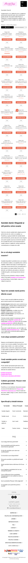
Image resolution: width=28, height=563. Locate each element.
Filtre (8, 27)
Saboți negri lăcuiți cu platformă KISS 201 (21, 202)
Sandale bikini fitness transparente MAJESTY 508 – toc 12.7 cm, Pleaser (21, 34)
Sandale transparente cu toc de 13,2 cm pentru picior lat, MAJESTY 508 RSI (21, 49)
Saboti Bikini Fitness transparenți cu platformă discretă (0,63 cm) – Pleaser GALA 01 (7, 34)
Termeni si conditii (13, 530)
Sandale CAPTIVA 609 (21, 142)
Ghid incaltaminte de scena (13, 542)
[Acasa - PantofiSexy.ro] (10, 4)
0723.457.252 (14, 506)
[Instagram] (15, 497)
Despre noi (13, 513)
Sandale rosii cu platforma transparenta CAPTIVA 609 (7, 142)
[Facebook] (12, 497)
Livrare (13, 519)
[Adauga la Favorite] (7, 42)
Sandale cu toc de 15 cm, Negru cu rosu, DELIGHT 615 (21, 157)
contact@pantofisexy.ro (15, 508)
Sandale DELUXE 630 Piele (21, 111)
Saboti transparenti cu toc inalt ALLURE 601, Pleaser (7, 112)
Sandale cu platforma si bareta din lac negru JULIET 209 (7, 81)
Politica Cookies (13, 539)
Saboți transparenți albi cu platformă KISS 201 (7, 202)
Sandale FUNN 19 (21, 187)
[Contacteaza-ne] (22, 5)
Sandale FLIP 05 (7, 187)
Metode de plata (13, 521)
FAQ (13, 525)
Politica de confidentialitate (13, 516)
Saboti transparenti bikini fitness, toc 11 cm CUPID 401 (7, 49)
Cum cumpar (13, 533)
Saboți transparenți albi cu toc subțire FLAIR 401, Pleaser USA (7, 97)
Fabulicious (21, 32)
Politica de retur (13, 536)
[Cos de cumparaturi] (22, 8)
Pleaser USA (7, 32)
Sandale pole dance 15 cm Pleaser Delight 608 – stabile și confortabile (7, 157)
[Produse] (22, 3)
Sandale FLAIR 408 (21, 96)
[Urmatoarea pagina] (25, 214)
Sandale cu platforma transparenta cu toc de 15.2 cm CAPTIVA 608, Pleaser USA (21, 127)
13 (22, 214)
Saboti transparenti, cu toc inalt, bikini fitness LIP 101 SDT (21, 66)
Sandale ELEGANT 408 (7, 66)
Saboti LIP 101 (21, 172)
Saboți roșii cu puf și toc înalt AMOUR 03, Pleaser (21, 81)
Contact (13, 527)
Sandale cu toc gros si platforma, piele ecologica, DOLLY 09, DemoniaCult (7, 173)
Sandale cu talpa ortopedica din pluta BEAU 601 (7, 127)
